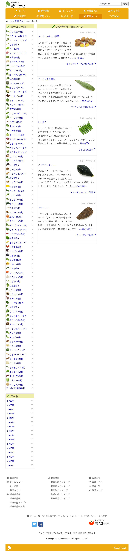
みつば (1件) (15, 337)
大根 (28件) (14, 208)
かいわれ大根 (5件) (18, 74)
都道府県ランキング (60, 494)
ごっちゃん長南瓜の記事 (81, 106)
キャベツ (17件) (16, 100)
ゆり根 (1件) (15, 363)
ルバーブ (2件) (16, 376)
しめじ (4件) (15, 169)
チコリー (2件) (16, 221)
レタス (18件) (15, 380)
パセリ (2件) (15, 290)
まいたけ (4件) (16, 324)
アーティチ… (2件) (18, 40)
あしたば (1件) (16, 31)
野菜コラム (45, 16)
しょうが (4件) (16, 182)
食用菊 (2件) (15, 186)
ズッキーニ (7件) (17, 190)
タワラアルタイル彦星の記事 (79, 63)
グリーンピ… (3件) (18, 113)
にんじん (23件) (16, 272)
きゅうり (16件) (16, 104)
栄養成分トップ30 (18, 502)
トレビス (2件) (16, 251)
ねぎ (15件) (14, 281)
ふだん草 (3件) (16, 311)
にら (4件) (14, 268)
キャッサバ (43, 207)
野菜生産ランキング (60, 482)
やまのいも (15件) (17, 354)
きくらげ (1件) (16, 96)
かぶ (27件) (14, 78)
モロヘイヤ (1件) (17, 350)
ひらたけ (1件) (16, 294)
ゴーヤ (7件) (15, 130)
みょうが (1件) (16, 341)
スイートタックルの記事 (81, 192)
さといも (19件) (16, 143)
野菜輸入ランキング (60, 486)
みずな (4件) (15, 333)
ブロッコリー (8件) (18, 315)
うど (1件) (14, 44)
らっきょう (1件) (17, 367)
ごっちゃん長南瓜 (46, 78)
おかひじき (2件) (17, 66)
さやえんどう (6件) (18, 152)
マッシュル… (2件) (18, 328)
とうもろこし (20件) (18, 242)
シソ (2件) (14, 165)
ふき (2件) (14, 307)
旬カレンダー (68, 10)
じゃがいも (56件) (17, 173)
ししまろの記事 (86, 149)
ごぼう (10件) (15, 122)
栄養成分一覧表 (17, 506)
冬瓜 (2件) (14, 238)
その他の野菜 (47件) (15, 388)
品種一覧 (68, 16)
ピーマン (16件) (16, 302)
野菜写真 (21, 16)
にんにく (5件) (16, 277)
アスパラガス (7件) (18, 35)
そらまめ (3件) (16, 199)
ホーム (21, 10)
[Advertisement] (114, 63)
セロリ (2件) (15, 195)
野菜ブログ (92, 16)
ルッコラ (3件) (16, 371)
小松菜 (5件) (15, 126)
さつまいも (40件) (17, 139)
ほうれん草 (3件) (17, 320)
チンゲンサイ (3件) (18, 225)
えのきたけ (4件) (17, 61)
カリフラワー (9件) (18, 91)
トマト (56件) (15, 246)
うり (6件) (14, 48)
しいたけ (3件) (16, 156)
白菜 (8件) (14, 285)
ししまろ (42, 121)
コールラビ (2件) (17, 134)
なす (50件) (14, 255)
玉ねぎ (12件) (15, 216)
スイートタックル (46, 164)
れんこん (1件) (16, 384)
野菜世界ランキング (60, 498)
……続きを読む (76, 57)
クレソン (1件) (16, 117)
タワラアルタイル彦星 (48, 36)
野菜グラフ (15, 490)
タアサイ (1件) (16, 203)
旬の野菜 (14, 486)
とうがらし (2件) (17, 234)
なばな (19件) (15, 259)
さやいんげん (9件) (18, 147)
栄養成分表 (92, 10)
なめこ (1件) (15, 264)
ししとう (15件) (16, 160)
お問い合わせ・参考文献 (95, 515)
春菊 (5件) (14, 178)
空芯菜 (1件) (15, 109)
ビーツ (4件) (15, 298)
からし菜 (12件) (16, 87)
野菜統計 (115, 10)
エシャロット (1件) (18, 53)
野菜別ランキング (59, 490)
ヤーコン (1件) (16, 358)
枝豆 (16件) (14, 57)
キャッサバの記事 (85, 234)
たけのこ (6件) (16, 212)
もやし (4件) (15, 346)
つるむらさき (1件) (18, 229)
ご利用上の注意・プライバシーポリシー (60, 515)
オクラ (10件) (15, 70)
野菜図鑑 (45, 10)
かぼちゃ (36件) (16, 83)
